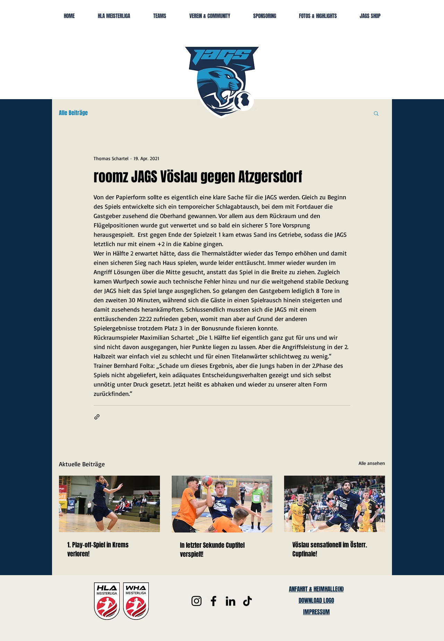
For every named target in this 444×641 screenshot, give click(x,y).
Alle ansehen (372, 463)
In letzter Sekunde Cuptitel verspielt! (212, 550)
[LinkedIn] (230, 601)
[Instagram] (196, 601)
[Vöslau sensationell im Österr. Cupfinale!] (334, 504)
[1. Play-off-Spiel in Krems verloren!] (109, 504)
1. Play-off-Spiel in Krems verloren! (98, 549)
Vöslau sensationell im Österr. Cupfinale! (329, 549)
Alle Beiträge (73, 113)
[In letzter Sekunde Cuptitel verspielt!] (222, 504)
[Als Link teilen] (97, 417)
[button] (376, 113)
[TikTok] (247, 601)
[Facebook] (213, 601)
